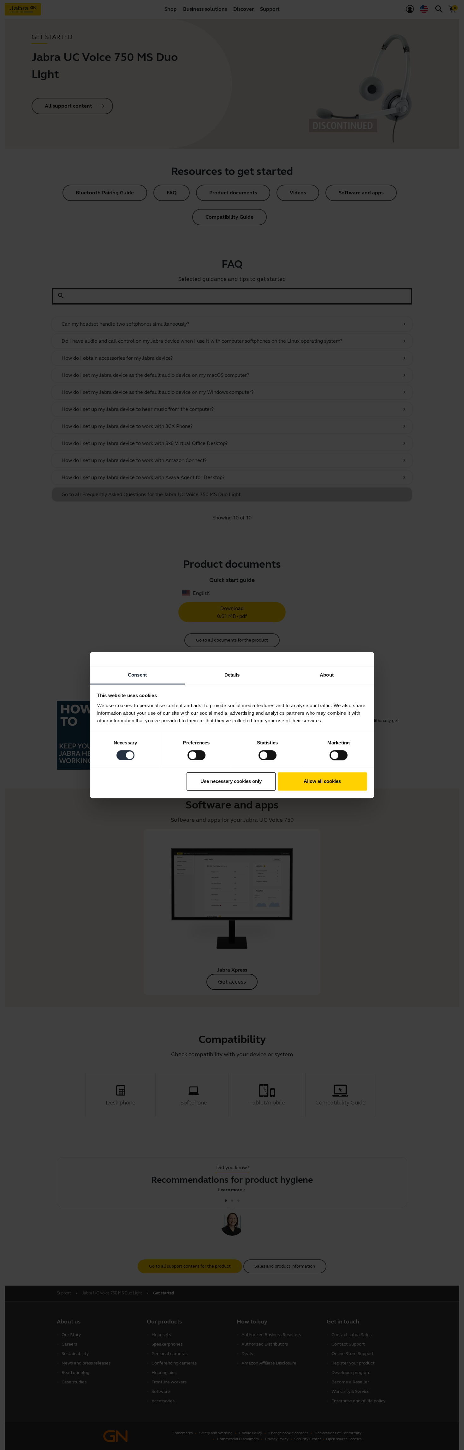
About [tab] (327, 675)
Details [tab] (232, 675)
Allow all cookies (322, 781)
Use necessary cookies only (231, 781)
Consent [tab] (137, 675)
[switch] (196, 755)
